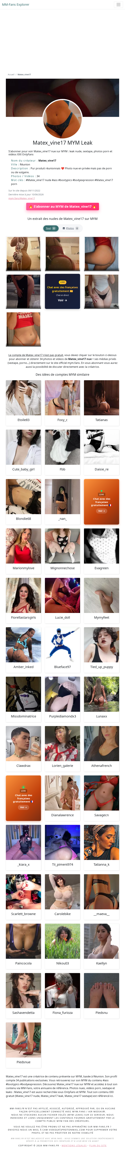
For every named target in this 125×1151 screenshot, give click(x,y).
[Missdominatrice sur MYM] (23, 694)
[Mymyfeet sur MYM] (101, 595)
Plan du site (98, 1145)
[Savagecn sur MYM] (101, 793)
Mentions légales (74, 1145)
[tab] (51, 228)
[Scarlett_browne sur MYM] (23, 891)
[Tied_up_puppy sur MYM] (101, 644)
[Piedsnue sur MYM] (23, 1040)
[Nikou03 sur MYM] (62, 941)
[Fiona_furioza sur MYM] (62, 990)
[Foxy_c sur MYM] (62, 397)
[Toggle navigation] (118, 4)
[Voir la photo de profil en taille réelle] (62, 128)
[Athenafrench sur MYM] (101, 743)
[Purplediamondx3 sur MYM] (62, 694)
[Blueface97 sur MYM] (62, 644)
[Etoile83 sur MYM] (23, 397)
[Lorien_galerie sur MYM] (62, 743)
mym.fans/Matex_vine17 (21, 198)
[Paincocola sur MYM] (23, 941)
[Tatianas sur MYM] (101, 397)
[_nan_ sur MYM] (62, 496)
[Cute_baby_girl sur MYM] (23, 447)
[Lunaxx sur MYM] (101, 694)
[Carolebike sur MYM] (62, 891)
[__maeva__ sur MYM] (101, 891)
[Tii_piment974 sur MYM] (62, 842)
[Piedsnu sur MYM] (101, 990)
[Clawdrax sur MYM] (23, 743)
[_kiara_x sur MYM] (23, 842)
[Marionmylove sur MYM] (23, 546)
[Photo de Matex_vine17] (23, 253)
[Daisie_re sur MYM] (101, 447)
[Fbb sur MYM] (62, 447)
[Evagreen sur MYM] (101, 546)
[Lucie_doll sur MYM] (62, 595)
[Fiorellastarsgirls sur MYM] (23, 595)
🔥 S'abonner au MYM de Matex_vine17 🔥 (62, 206)
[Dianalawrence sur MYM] (62, 793)
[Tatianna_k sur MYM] (101, 842)
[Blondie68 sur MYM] (23, 496)
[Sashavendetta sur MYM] (23, 990)
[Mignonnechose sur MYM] (62, 546)
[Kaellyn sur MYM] (101, 941)
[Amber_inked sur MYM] (23, 644)
